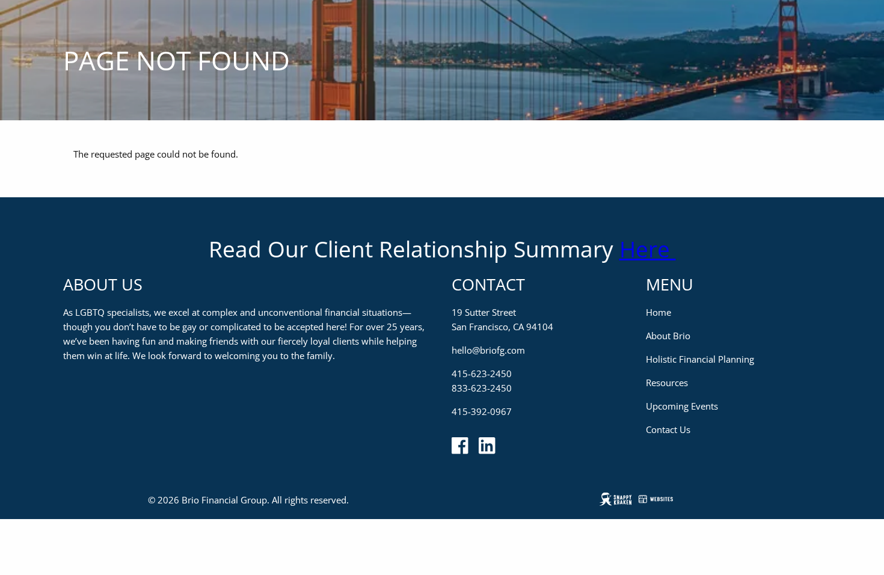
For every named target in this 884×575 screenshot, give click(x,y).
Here (647, 248)
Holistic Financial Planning (700, 359)
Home (658, 312)
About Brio (668, 336)
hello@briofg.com (488, 350)
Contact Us (668, 429)
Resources (667, 383)
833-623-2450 (482, 388)
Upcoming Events (682, 406)
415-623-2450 (482, 373)
